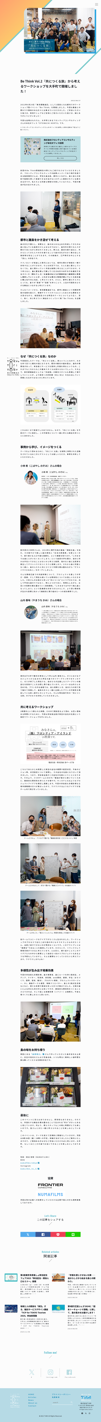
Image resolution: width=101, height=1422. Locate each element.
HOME (31, 1394)
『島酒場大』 (36, 1054)
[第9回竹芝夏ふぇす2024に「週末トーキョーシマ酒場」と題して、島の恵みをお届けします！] (74, 1318)
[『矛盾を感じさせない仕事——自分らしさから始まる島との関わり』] (74, 1286)
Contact (32, 1406)
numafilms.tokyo (28, 1163)
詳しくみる (60, 158)
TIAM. (46, 1416)
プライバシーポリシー (61, 1394)
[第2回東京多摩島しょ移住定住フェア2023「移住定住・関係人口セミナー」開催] (26, 1286)
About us (32, 1403)
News (31, 1400)
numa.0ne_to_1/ (28, 1169)
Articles (32, 1397)
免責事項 (56, 1397)
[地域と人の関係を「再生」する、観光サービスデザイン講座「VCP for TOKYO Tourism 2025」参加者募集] (26, 1318)
